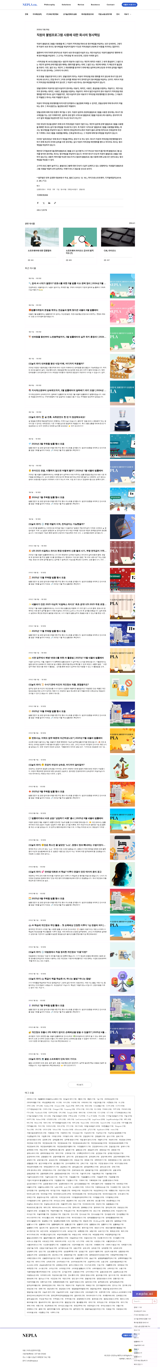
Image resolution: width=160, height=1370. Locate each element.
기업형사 (72, 1180)
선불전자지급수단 (51, 1258)
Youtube (67, 1130)
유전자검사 (93, 1306)
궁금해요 (65, 1167)
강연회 (46, 1140)
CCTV (120, 1106)
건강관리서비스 (100, 1147)
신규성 (56, 1272)
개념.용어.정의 (88, 1140)
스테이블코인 (99, 1268)
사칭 (88, 1245)
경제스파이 (33, 1153)
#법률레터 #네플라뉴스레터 (50, 1099)
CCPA (110, 1106)
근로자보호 (78, 1170)
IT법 (128, 1116)
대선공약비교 (100, 1191)
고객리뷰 (70, 1153)
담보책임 (44, 1191)
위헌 (39, 1306)
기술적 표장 (51, 1177)
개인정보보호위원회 (118, 1143)
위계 (92, 1302)
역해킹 (90, 1285)
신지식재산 (92, 1272)
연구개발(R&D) (103, 1285)
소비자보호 (63, 1262)
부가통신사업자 (48, 1235)
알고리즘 (101, 1275)
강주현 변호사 (71, 1140)
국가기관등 (121, 1163)
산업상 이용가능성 (48, 1248)
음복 (42, 1309)
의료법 (110, 1309)
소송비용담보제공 (118, 1262)
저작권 (49, 189)
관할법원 (32, 1163)
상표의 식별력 (96, 1252)
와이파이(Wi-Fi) (93, 1296)
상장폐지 (32, 1252)
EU (97, 1109)
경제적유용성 (47, 1153)
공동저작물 (59, 1157)
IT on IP (92, 1116)
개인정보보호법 (99, 1143)
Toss (30, 1130)
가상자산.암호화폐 (117, 1133)
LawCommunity (83, 1119)
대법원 (65, 1191)
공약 (70, 1157)
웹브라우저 (45, 1302)
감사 (111, 1136)
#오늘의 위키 (70, 1099)
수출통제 (111, 1265)
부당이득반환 (64, 1235)
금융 (117, 1170)
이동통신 (44, 1312)
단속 (125, 1187)
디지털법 (98, 1197)
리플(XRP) (66, 1204)
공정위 (31, 1160)
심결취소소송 (120, 1272)
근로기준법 (64, 1170)
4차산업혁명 (48, 1102)
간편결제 (100, 1136)
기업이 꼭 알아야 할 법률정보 (40, 1180)
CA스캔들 (99, 1106)
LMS (70, 1119)
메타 (47, 1207)
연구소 (116, 1285)
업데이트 (91, 1282)
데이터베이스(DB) (62, 1194)
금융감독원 (33, 1174)
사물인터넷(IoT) (113, 1241)
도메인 (31, 1197)
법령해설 (120, 1221)
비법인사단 (90, 1238)
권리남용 (77, 1167)
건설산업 (114, 1147)
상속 (86, 1248)
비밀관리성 (76, 1238)
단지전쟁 (32, 1191)
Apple (70, 1106)
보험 (93, 1231)
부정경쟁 (98, 1235)
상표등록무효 (70, 1252)
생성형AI (82, 1255)
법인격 (43, 1228)
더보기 (126, 14)
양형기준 (118, 1279)
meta (114, 1130)
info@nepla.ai (32, 1361)
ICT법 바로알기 (35, 1116)
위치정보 (114, 1302)
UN (38, 1130)
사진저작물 (78, 1245)
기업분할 (114, 1177)
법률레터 (44, 1224)
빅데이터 (60, 1241)
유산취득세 (51, 1306)
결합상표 (81, 1150)
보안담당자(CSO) (58, 1231)
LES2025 (52, 1119)
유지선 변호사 (108, 1306)
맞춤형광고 (112, 1204)
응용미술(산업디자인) (95, 1309)
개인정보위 (33, 1147)
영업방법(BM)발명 (80, 1289)
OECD (94, 1123)
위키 (124, 1302)
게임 (43, 1150)
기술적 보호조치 (35, 1177)
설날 (93, 1258)
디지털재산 (112, 1197)
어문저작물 (33, 1282)
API (39, 1106)
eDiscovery (80, 1130)
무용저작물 (56, 1211)
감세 (119, 1136)
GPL (62, 1113)
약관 (66, 1279)
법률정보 (94, 1224)
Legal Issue (98, 1119)
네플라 (31, 1187)
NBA (47, 1123)
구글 (93, 1163)
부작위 (86, 1235)
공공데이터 (33, 1157)
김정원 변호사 (50, 1184)
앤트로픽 (32, 1279)
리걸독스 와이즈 (35, 1204)
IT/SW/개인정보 (52, 14)
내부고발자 (97, 1184)
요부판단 (121, 1296)
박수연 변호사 (79, 1218)
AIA (66, 1102)
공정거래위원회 (121, 1157)
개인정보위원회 (48, 1147)
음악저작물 (53, 1309)
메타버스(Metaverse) (61, 1207)
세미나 (40, 1262)
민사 (117, 14)
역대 (60, 1285)
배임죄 (87, 1221)
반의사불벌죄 (34, 1221)
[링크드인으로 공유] (49, 203)
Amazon (59, 1106)
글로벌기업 (91, 1170)
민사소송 (84, 1214)
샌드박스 (57, 1255)
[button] (81, 4)
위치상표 (102, 1302)
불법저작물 (50, 1238)
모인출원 (44, 1211)
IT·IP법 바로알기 (114, 1116)
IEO (47, 1116)
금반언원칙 (106, 1170)
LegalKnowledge (114, 1119)
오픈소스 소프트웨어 (121, 1292)
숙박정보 (122, 1265)
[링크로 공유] (55, 203)
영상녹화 (52, 1289)
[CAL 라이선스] (118, 237)
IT (81, 1116)
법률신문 (70, 1224)
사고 (71, 1241)
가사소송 (77, 1133)
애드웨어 (125, 1275)
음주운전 (78, 1309)
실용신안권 (106, 1272)
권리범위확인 (91, 1167)
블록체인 (62, 1238)
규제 (116, 1167)
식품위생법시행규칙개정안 (38, 1272)
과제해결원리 (66, 1160)
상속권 (95, 1248)
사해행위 (99, 1245)
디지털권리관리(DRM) (81, 1197)
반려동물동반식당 (95, 1218)
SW (53, 189)
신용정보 (78, 1272)
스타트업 (64, 1268)
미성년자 (121, 1211)
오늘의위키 (62, 1292)
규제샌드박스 (49, 1170)
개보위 (113, 1140)
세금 (30, 1262)
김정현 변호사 (66, 1184)
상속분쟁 (107, 1248)
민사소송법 (97, 1214)
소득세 (50, 1262)
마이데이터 (89, 1204)
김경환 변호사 (41, 189)
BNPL (80, 1106)
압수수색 (114, 1275)
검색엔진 (32, 1150)
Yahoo (57, 1130)
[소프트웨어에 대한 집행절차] (42, 237)
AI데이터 (86, 1102)
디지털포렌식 (34, 1201)
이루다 (54, 1312)
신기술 (67, 1272)
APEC (31, 1106)
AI (59, 1102)
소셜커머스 (94, 1262)
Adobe (48, 1106)
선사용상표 (68, 1258)
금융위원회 (46, 1174)
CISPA (47, 1109)
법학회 (75, 1228)
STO (69, 1126)
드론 (54, 1197)
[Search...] (154, 1301)
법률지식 (106, 1224)
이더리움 (32, 1312)
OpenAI (105, 1123)
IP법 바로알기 (59, 1116)
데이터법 (46, 1194)
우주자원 (70, 1299)
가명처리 (65, 1133)
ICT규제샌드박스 (123, 1113)
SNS (61, 1126)
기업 (57, 189)
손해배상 (61, 1265)
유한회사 (32, 1309)
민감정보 (55, 1214)
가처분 (56, 1136)
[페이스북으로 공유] (38, 203)
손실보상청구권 (47, 1265)
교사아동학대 (72, 1163)
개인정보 (125, 1140)
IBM (82, 1113)
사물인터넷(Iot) (34, 1245)
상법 (77, 1248)
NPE (75, 1123)
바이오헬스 (48, 1218)
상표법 (83, 1252)
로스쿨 (100, 1201)
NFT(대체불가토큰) (61, 1123)
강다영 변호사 (34, 1140)
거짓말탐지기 (84, 1147)
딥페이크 (47, 1201)
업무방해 (103, 1282)
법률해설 (118, 1224)
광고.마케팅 (45, 1163)
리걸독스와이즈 (51, 1204)
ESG (89, 1109)
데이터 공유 (33, 1194)
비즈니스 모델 (34, 1241)
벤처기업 (87, 1228)
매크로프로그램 (34, 1207)
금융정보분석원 (62, 1174)
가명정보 (53, 1133)
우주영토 (58, 1299)
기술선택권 (98, 1174)
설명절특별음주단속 (107, 1258)
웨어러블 (32, 1302)
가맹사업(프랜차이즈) (36, 1133)
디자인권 (64, 1197)
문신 (96, 1211)
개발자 (102, 1140)
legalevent (103, 1130)
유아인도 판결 (65, 1306)
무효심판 (69, 1211)
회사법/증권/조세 (87, 14)
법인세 (54, 1228)
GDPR (52, 1113)
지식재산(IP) (37, 14)
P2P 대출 (127, 1123)
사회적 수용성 (113, 1245)
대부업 (76, 1191)
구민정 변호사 (105, 1163)
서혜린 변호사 (34, 1258)
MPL (127, 1119)
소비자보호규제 (78, 1262)
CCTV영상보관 (34, 1109)
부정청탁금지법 (113, 1235)
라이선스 (59, 1201)
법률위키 (82, 1224)
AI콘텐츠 (112, 1102)
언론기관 (46, 1282)
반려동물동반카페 (114, 1218)
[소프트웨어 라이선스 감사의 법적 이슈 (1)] (80, 237)
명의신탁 (111, 1207)
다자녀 (89, 1187)
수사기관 (90, 1265)
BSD (88, 1106)
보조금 (72, 1231)
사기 (80, 1241)
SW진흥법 (107, 1126)
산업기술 (32, 1248)
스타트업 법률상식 (81, 1268)
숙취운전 (32, 1268)
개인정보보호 (64, 1143)
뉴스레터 (78, 1187)
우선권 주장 (45, 1299)
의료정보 (121, 1309)
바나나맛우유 (34, 1218)
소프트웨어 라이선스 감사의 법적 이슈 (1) (80, 251)
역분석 (70, 1285)
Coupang (69, 1109)
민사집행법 (123, 1214)
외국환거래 (109, 1296)
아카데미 (45, 1275)
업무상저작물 (34, 1285)
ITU (101, 1116)
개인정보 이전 (34, 1143)
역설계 (80, 1285)
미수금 (31, 1214)
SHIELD (51, 1126)
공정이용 (42, 1160)
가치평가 (68, 1136)
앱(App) (44, 1279)
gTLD (92, 1130)
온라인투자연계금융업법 (62, 1296)
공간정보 (101, 1153)
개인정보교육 (49, 1143)
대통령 (113, 1191)
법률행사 (32, 1228)
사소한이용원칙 (51, 1245)
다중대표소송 (102, 1187)
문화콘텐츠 (108, 1211)
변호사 (99, 1228)
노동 (59, 1187)
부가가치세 (33, 1235)
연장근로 (32, 1289)
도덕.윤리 (123, 1194)
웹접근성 (70, 1302)
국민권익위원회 (34, 1167)
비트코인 (48, 1241)
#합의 (82, 1099)
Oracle (116, 1123)
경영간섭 (104, 1150)
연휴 (42, 1289)
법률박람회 (58, 1224)
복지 (124, 1231)
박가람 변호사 (62, 1218)
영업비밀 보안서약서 (112, 1289)
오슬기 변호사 (77, 1292)
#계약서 (31, 1099)
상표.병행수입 (54, 1252)
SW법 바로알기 (73, 189)
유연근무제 (80, 1306)
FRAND (126, 1109)
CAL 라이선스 (110, 250)
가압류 (45, 1136)
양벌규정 (82, 189)
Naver (85, 1123)
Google (72, 1113)
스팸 (122, 1268)
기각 (74, 1174)
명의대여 (99, 1207)
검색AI (125, 1147)
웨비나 (124, 1299)
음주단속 (66, 1309)
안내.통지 (73, 1275)
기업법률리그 (88, 1177)
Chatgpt (58, 1109)
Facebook (41, 1113)
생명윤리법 (70, 1255)
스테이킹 (112, 1268)
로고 (81, 1201)
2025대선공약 (111, 1099)
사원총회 (65, 1245)
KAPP (31, 1119)
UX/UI (47, 1130)
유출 (119, 1306)
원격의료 (97, 1299)
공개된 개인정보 (115, 1153)
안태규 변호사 (87, 1275)
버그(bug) (98, 1221)
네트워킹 (122, 1184)
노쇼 (67, 1187)
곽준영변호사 (115, 1160)
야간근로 (56, 1279)
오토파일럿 (91, 1292)
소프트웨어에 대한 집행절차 (39, 250)
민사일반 (110, 1214)
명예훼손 (86, 1207)
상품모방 (123, 1252)
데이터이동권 (109, 1194)
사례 (89, 1241)
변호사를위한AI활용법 (116, 1228)
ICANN (91, 1113)
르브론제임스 (113, 1201)
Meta (38, 1123)
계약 (59, 1153)
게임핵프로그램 (56, 1150)
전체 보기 (132, 223)
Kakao (40, 1119)
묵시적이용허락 (84, 1211)
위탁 (31, 1306)
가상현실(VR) (33, 1136)
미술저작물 (43, 1214)
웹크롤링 (82, 1302)
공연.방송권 (81, 1157)
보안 (44, 1231)
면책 (76, 1207)
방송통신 (47, 1221)
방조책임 (76, 1221)
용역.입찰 (32, 1299)
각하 (78, 1136)
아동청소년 (33, 1275)
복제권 (115, 1231)
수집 (100, 1265)
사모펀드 (99, 1241)
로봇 (90, 1201)
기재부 (83, 1180)
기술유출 (110, 1174)
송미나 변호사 (76, 1265)
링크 (77, 1204)
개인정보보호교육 (81, 1143)
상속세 (117, 1248)
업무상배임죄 (116, 1282)
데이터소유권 (94, 1194)
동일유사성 (43, 1197)
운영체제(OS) (83, 1299)
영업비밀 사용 (34, 1292)
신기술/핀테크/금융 (70, 14)
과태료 (88, 1160)
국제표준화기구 (51, 1167)
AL (121, 1102)
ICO (101, 1113)
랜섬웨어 (71, 1201)
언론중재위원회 (60, 1282)
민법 (65, 1214)
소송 (104, 1262)
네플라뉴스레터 (45, 1187)
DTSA (80, 1109)
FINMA (107, 1109)
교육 (84, 1163)
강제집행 (58, 1140)
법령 (109, 1221)
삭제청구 (126, 1245)
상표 (42, 1252)
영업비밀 (95, 1289)
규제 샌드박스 (34, 1170)
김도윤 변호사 (34, 1184)
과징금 (78, 1160)
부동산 (76, 1235)
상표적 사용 (110, 1252)
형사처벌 (63, 189)
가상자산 (101, 1133)
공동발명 (46, 1157)
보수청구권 (33, 1231)
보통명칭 (83, 1231)
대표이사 (124, 1191)
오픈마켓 (104, 1292)
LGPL (62, 1119)
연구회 (126, 1285)
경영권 (115, 1150)
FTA (30, 1113)
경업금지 (93, 1150)
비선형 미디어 (104, 1238)
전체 (26, 14)
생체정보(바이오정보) (99, 1255)
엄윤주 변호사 (77, 1282)
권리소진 (105, 1167)
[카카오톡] (130, 1350)
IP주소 (72, 1116)
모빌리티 (32, 1211)
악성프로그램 (59, 1275)
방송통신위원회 (62, 1221)
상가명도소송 (65, 1248)
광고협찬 (58, 1163)
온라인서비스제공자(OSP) (38, 1296)
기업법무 (102, 1177)
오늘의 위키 (48, 1292)
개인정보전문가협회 (66, 1147)
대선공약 (87, 1191)
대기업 (55, 1191)
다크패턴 (115, 1187)
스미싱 (53, 1268)
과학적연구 (101, 1160)
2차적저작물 (34, 1102)
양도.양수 (78, 1279)
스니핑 (43, 1268)
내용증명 (110, 1184)
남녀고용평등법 (82, 1184)
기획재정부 (95, 1180)
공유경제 (94, 1157)
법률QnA (32, 1224)
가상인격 (89, 1133)
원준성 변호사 (111, 1299)
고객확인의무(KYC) (85, 1153)
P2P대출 (32, 1126)
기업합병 (59, 1180)
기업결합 (74, 1177)
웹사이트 (57, 1302)
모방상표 (122, 1207)
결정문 (70, 1150)
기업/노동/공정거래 (105, 14)
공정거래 (106, 1157)
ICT (110, 1113)
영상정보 (64, 1289)
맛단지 (100, 1204)
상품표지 (32, 1255)
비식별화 (118, 1238)
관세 (126, 1160)
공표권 (53, 1160)
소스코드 (32, 1265)
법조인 (64, 1228)
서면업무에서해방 (118, 1255)
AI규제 (75, 1102)
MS (30, 1123)
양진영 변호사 (104, 1279)
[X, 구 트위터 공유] (43, 203)
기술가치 (85, 1174)
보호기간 (103, 1231)
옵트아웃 (79, 1296)
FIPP (116, 1109)
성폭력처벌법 (125, 1258)
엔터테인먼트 (49, 1285)
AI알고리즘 (99, 1102)
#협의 (91, 1099)
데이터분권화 (79, 1194)
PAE (41, 1126)
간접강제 (88, 1136)
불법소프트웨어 (34, 1238)
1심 (100, 1099)
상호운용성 (45, 1255)
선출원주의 (81, 1258)
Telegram (120, 1126)
